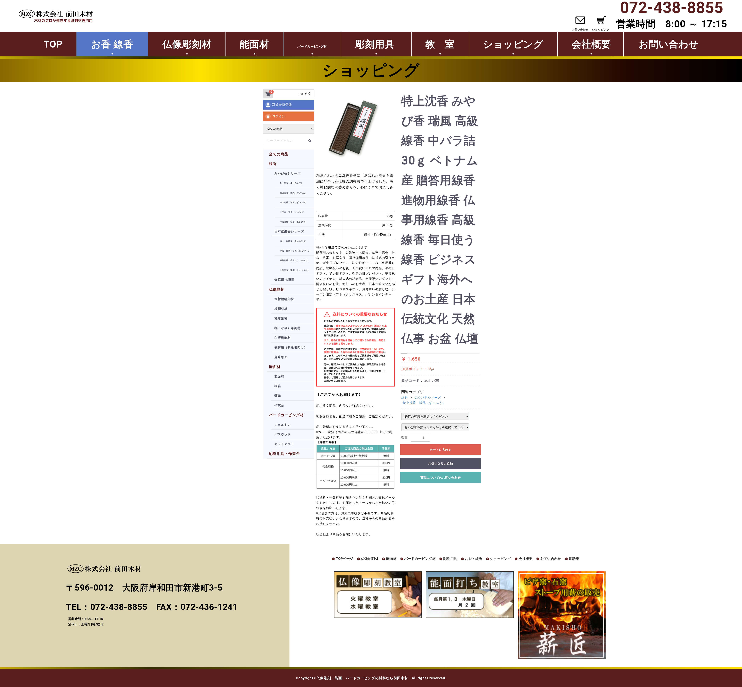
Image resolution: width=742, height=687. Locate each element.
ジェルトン (282, 425)
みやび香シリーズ (287, 173)
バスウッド (282, 434)
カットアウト (284, 444)
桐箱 (277, 386)
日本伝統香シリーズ (289, 231)
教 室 (440, 44)
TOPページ (344, 559)
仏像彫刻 (276, 289)
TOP (53, 44)
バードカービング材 (286, 415)
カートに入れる (440, 450)
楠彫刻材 (281, 309)
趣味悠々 (281, 357)
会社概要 (591, 44)
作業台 (279, 405)
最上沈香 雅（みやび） (291, 183)
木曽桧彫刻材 (284, 299)
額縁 (277, 396)
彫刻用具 (376, 44)
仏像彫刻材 (187, 44)
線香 (273, 164)
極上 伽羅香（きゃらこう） (293, 241)
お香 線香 (112, 44)
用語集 (574, 559)
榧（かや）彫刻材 (287, 328)
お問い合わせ (580, 29)
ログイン (278, 116)
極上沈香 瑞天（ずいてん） (293, 193)
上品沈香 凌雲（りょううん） (295, 270)
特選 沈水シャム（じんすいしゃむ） (297, 251)
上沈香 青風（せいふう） (292, 212)
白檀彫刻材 (282, 338)
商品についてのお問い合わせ (440, 477)
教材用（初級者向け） (290, 347)
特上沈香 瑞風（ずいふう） (293, 202)
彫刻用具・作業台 (284, 453)
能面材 (254, 44)
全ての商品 (278, 154)
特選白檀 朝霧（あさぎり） (293, 222)
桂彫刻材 (281, 318)
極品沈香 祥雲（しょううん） (295, 260)
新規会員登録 (282, 104)
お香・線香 (473, 559)
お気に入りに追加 (440, 464)
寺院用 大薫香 (284, 280)
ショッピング (513, 44)
